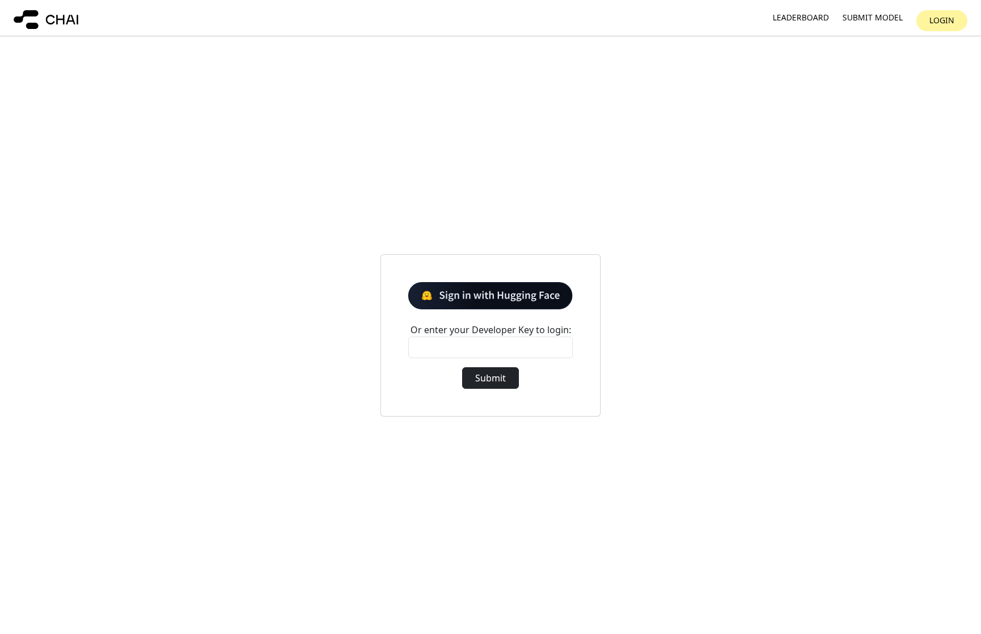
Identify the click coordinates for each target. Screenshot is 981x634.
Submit (490, 378)
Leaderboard (801, 18)
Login (941, 20)
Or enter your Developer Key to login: (490, 330)
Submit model (872, 18)
